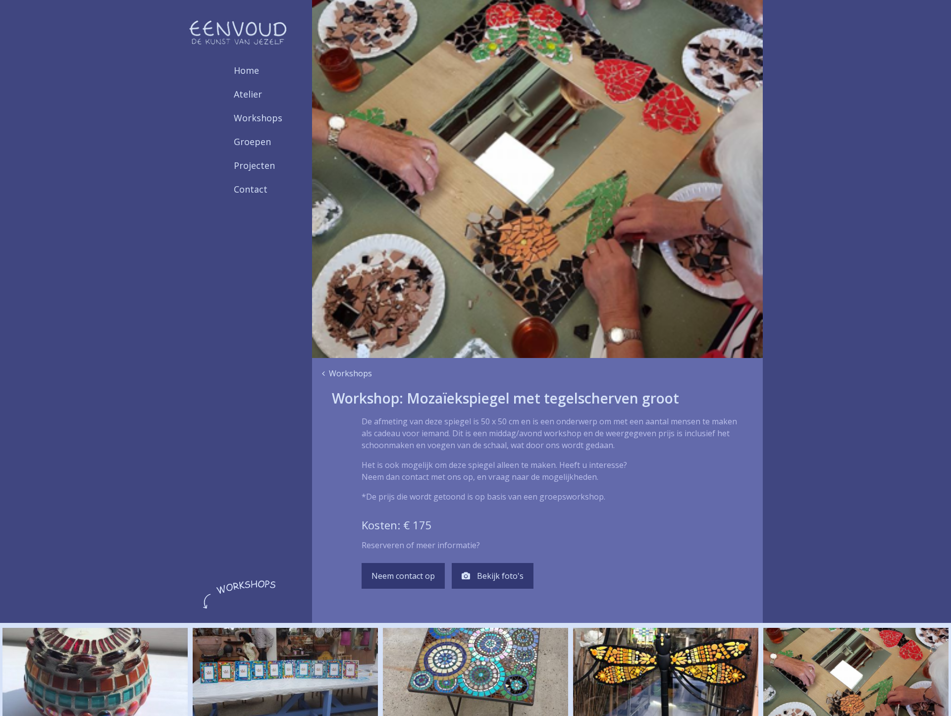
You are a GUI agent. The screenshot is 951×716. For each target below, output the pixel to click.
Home (246, 70)
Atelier (248, 94)
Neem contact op (403, 575)
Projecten (254, 165)
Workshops (258, 118)
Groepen (252, 142)
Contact (250, 189)
